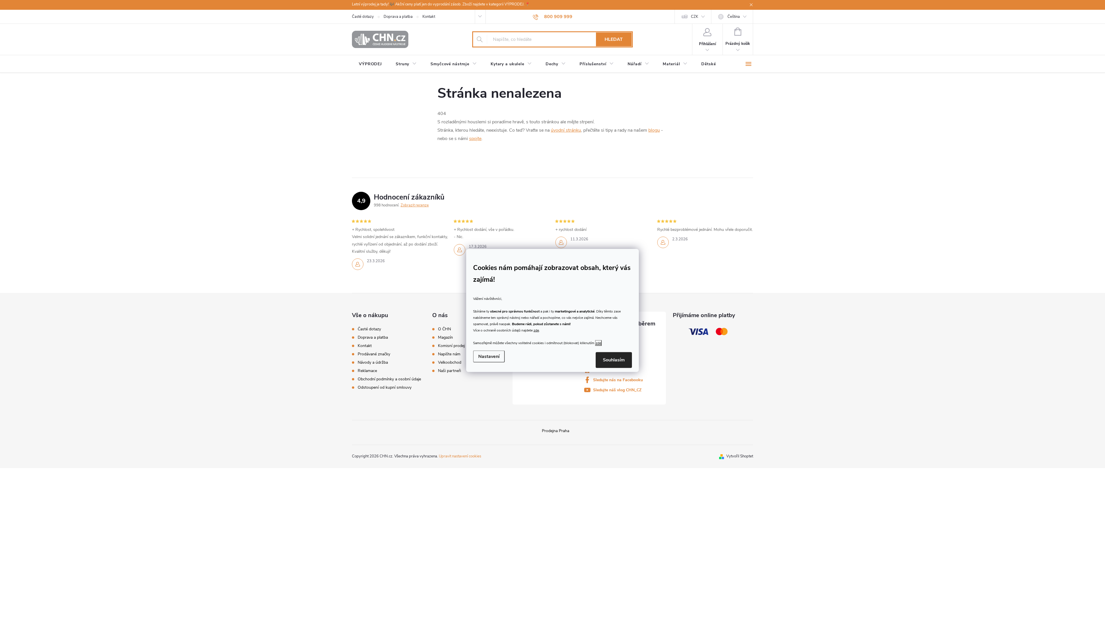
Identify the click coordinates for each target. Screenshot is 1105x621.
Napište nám (449, 354)
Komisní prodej (451, 346)
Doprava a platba (398, 16)
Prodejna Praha (555, 431)
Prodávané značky (374, 354)
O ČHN (444, 329)
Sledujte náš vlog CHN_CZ (617, 390)
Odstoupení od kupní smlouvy (384, 387)
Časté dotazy (363, 16)
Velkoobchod (449, 362)
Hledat (614, 39)
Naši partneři (449, 371)
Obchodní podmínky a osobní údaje (389, 379)
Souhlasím (614, 360)
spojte (475, 138)
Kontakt (428, 16)
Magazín (445, 337)
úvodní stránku (566, 130)
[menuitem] (370, 64)
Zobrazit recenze (415, 205)
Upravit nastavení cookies (460, 456)
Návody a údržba (373, 362)
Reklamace (367, 370)
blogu (654, 130)
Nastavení (489, 356)
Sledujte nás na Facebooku (618, 380)
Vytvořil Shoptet (739, 456)
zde (536, 330)
